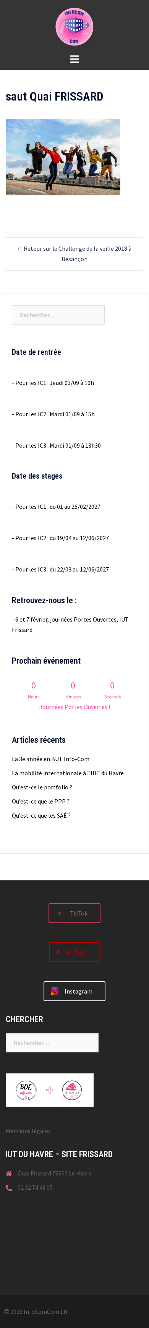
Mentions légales (28, 1131)
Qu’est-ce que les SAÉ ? (41, 815)
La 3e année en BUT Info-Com (50, 759)
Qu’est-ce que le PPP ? (41, 801)
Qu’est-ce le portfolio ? (42, 787)
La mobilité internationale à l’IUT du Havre (68, 773)
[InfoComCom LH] (74, 26)
